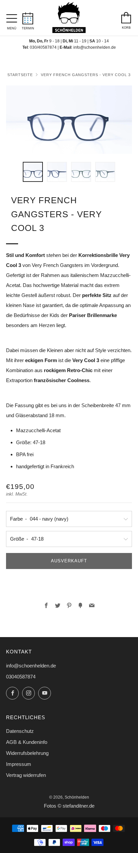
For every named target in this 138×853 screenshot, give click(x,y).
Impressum (18, 764)
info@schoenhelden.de (94, 47)
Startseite (20, 75)
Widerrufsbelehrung (27, 753)
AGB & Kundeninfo (26, 742)
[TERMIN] (28, 16)
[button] (33, 172)
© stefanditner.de (76, 806)
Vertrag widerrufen (26, 775)
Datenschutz (20, 731)
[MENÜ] (11, 17)
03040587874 (21, 676)
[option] (69, 119)
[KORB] (126, 16)
